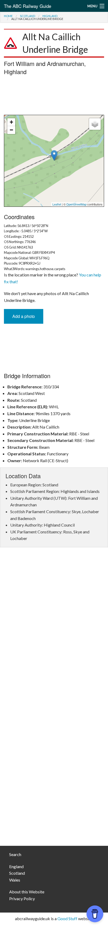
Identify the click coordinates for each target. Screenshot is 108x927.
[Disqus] (54, 630)
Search (15, 854)
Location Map (53, 161)
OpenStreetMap (76, 204)
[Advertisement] (54, 96)
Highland (49, 16)
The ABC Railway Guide (27, 6)
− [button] (11, 130)
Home (8, 16)
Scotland (27, 16)
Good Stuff (67, 918)
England (16, 866)
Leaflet (56, 204)
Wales (14, 879)
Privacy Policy (22, 898)
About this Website (26, 891)
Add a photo (23, 316)
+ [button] (11, 122)
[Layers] (95, 124)
